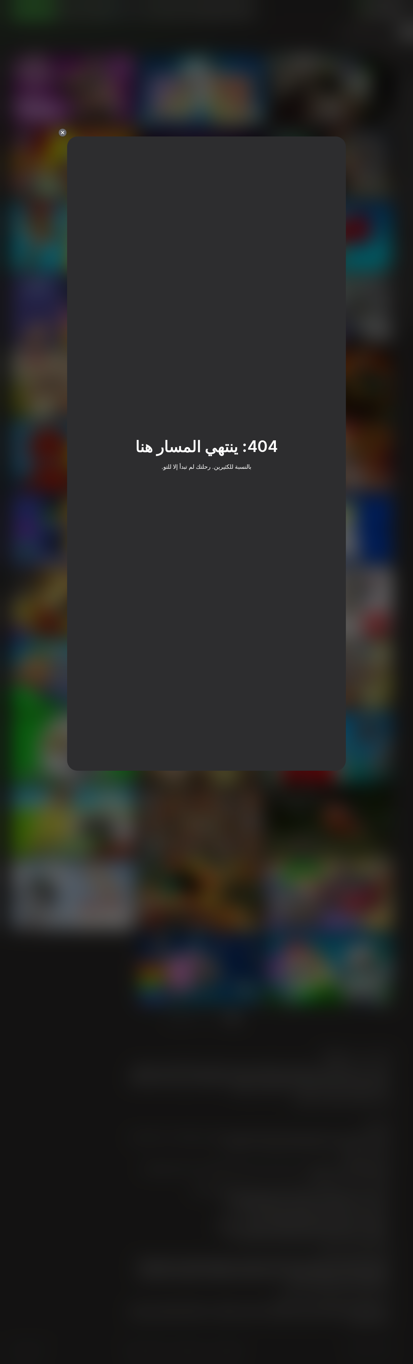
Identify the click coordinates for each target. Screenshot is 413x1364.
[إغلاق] (62, 132)
